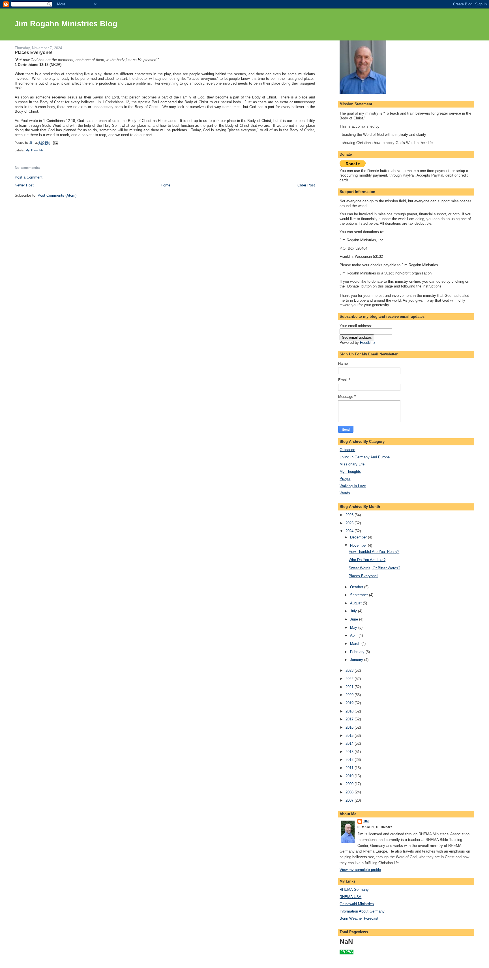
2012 (350, 759)
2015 (350, 735)
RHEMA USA (350, 897)
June (354, 619)
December (359, 537)
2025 (350, 523)
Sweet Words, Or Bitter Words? (374, 568)
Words (345, 493)
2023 (350, 670)
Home (165, 185)
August (356, 603)
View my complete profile (360, 870)
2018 (350, 711)
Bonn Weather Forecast (359, 918)
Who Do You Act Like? (367, 560)
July (354, 611)
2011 (350, 768)
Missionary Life (352, 464)
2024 (350, 531)
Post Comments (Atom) (57, 195)
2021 (350, 687)
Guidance (347, 450)
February (358, 652)
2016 (350, 727)
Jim (366, 821)
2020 (350, 695)
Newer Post (24, 185)
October (357, 587)
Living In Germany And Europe (365, 457)
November (359, 545)
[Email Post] (55, 142)
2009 (350, 784)
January (357, 660)
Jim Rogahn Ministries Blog (65, 24)
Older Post (306, 185)
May (354, 627)
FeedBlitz (368, 342)
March (355, 643)
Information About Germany (362, 911)
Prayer (345, 479)
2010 (350, 776)
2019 (350, 703)
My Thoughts (34, 150)
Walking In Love (353, 486)
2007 (350, 800)
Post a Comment (28, 177)
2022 (350, 679)
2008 (350, 792)
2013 (350, 752)
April (354, 635)
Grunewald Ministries (357, 904)
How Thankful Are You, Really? (374, 552)
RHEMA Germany (354, 889)
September (359, 595)
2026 (350, 515)
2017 (350, 719)
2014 (350, 743)
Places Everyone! (363, 576)
